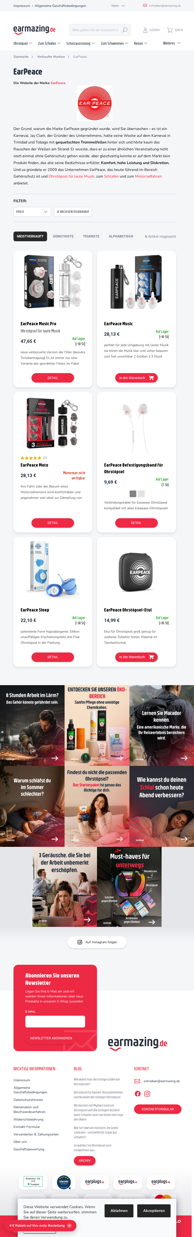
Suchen (125, 30)
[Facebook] (137, 1093)
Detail (53, 378)
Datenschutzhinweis (28, 1100)
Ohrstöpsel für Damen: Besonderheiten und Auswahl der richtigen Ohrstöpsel (98, 1094)
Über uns (20, 1141)
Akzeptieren (154, 1210)
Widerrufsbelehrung (28, 1119)
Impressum (21, 6)
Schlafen (111, 176)
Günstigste (63, 236)
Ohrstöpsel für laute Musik (71, 176)
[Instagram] (147, 1093)
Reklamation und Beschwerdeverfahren (29, 1109)
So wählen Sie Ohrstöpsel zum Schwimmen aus (92, 1147)
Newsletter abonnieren (51, 1038)
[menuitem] (23, 43)
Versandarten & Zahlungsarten (36, 1134)
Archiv (85, 1160)
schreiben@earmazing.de (162, 1081)
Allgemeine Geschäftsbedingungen (60, 6)
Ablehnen (119, 1210)
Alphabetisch (121, 236)
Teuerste (91, 236)
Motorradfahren (148, 176)
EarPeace (58, 83)
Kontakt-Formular (26, 1127)
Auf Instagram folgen (101, 942)
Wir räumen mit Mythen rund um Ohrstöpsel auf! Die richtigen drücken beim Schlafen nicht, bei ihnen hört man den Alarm (98, 1112)
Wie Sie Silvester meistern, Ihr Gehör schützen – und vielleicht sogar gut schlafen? (96, 1132)
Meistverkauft (30, 236)
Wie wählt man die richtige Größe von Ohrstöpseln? (97, 1081)
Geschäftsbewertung (28, 1149)
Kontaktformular (158, 1109)
